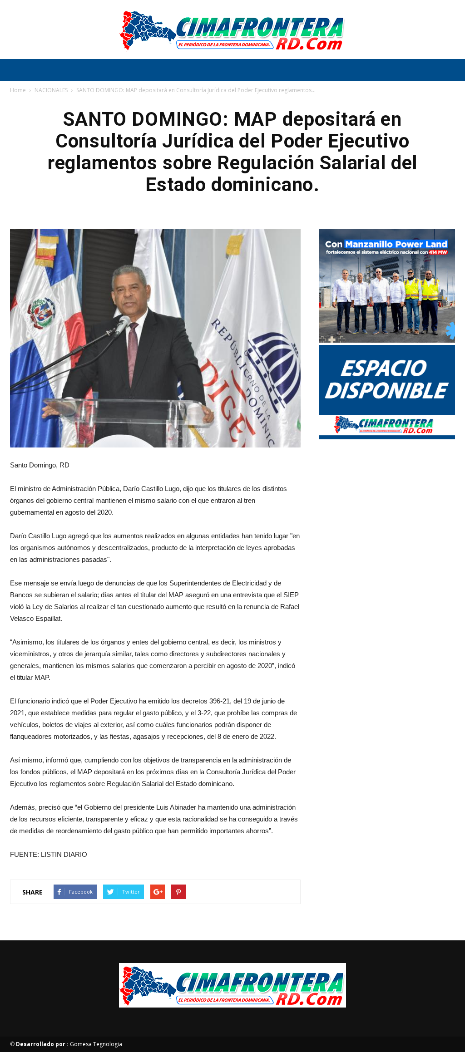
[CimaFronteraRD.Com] (232, 30)
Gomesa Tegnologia (69, 1044)
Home (18, 90)
